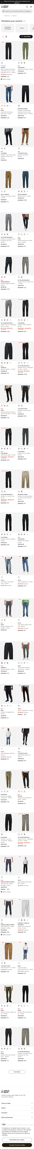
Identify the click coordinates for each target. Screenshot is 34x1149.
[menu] (31, 6)
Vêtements (7, 15)
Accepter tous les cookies (17, 1145)
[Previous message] (1, 2)
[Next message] (32, 2)
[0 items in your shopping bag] (27, 6)
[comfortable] (6, 36)
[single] (3, 36)
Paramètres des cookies (17, 1139)
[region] (17, 1137)
